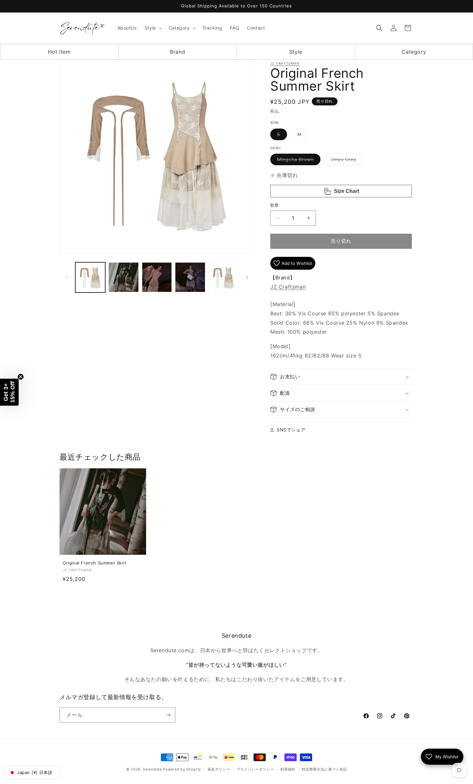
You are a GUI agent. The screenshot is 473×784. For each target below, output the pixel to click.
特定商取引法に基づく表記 (324, 769)
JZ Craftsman (285, 63)
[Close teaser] (20, 377)
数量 (274, 205)
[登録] (168, 715)
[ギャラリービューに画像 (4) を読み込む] (190, 277)
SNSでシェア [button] (291, 429)
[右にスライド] (247, 277)
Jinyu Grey (346, 160)
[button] (153, 28)
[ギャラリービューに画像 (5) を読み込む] (223, 277)
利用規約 (287, 769)
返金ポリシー (219, 769)
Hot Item (59, 52)
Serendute (152, 769)
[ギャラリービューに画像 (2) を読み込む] (123, 277)
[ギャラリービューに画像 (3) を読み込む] (157, 277)
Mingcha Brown (297, 160)
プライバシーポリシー (255, 769)
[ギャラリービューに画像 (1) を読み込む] (90, 277)
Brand (177, 52)
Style (295, 52)
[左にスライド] (67, 277)
